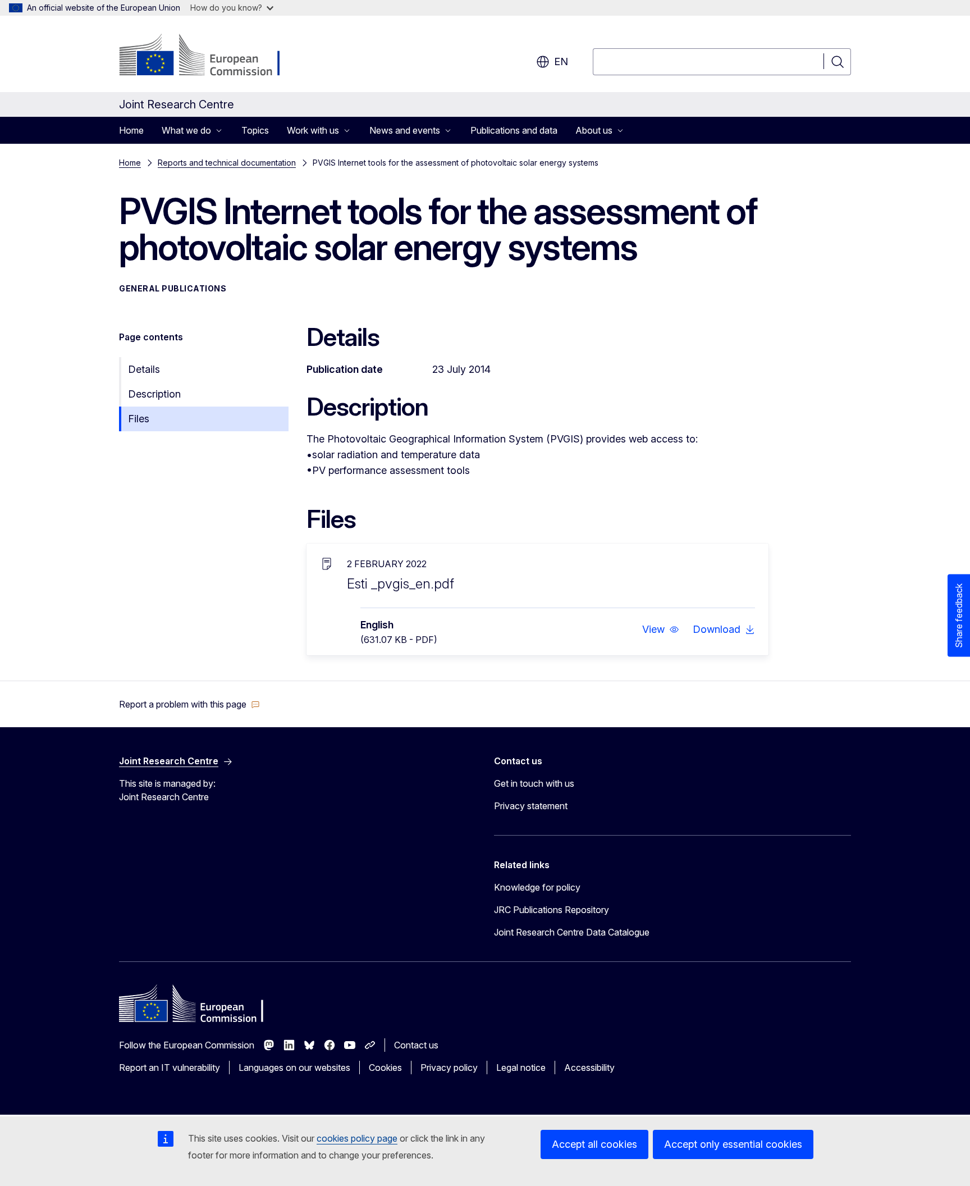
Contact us (416, 1045)
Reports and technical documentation (227, 162)
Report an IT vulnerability (169, 1067)
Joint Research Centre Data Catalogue (571, 932)
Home (131, 130)
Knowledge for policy (537, 887)
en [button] (561, 61)
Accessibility (589, 1067)
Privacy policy (449, 1067)
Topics (255, 130)
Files (138, 419)
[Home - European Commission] (209, 56)
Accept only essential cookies (733, 1144)
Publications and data (513, 130)
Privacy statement (531, 805)
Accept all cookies (594, 1144)
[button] (660, 629)
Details (144, 369)
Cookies (385, 1067)
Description (154, 394)
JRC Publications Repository (551, 909)
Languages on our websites (294, 1067)
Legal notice (521, 1067)
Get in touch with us (534, 783)
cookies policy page (357, 1138)
